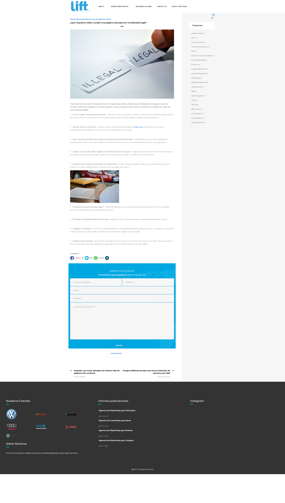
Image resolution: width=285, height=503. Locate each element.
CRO (193, 51)
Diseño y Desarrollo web (79, 19)
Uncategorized (197, 122)
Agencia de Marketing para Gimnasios (117, 410)
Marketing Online (198, 82)
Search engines (197, 95)
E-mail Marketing (198, 60)
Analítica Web (196, 33)
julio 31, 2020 (103, 416)
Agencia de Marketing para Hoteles (116, 430)
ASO (193, 37)
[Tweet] (89, 258)
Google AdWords (198, 69)
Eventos (194, 64)
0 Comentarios (116, 353)
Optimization (196, 86)
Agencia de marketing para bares (115, 420)
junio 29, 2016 (94, 19)
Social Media (196, 118)
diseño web (138, 127)
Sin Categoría (196, 113)
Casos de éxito (197, 42)
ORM (193, 91)
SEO (193, 104)
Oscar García (106, 19)
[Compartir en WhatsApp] (99, 258)
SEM (193, 100)
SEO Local (195, 109)
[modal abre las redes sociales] (107, 258)
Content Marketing (198, 46)
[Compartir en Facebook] (75, 258)
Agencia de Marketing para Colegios (116, 440)
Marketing (195, 78)
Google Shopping (198, 73)
